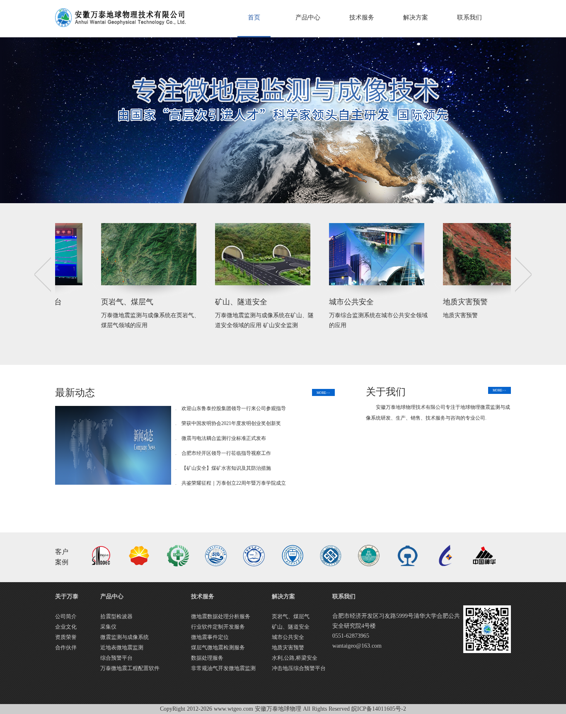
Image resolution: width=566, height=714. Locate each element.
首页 (254, 17)
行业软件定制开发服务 (218, 627)
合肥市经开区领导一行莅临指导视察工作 (226, 453)
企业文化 (66, 627)
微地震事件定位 (210, 637)
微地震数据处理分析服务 (220, 616)
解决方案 (415, 17)
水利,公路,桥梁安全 (294, 658)
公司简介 (66, 616)
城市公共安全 (273, 302)
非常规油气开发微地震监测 (223, 668)
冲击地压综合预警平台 (299, 668)
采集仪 (108, 627)
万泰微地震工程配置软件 (130, 668)
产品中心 (307, 17)
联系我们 (469, 17)
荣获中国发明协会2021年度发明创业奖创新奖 (231, 423)
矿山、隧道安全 (163, 302)
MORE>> (323, 393)
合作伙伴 (66, 647)
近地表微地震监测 (121, 647)
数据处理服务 (207, 658)
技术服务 (361, 17)
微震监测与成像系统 (124, 637)
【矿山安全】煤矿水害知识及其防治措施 (226, 468)
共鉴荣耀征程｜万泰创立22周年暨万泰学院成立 (233, 483)
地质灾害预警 (387, 302)
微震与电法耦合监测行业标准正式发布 (223, 438)
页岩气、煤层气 (291, 616)
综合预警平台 (116, 658)
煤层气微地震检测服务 (218, 647)
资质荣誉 (66, 637)
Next (523, 274)
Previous (42, 274)
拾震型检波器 (116, 616)
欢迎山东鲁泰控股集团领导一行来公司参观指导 (233, 408)
